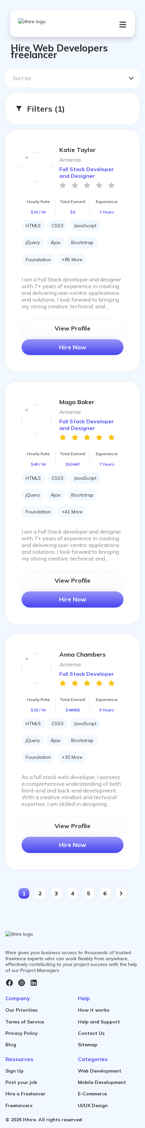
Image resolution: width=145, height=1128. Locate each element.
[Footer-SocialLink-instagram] (22, 983)
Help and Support (99, 1022)
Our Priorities (21, 1010)
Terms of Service (24, 1022)
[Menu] (122, 24)
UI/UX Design (93, 1105)
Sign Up (14, 1071)
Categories (93, 1059)
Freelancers (18, 1105)
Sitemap (87, 1045)
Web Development (99, 1071)
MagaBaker (76, 402)
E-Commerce (92, 1094)
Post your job (21, 1082)
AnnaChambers (82, 654)
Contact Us (91, 1033)
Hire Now (72, 347)
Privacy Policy (21, 1033)
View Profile (72, 328)
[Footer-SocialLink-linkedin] (34, 983)
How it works (93, 1010)
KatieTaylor (77, 150)
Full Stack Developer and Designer (86, 172)
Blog (10, 1045)
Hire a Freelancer (25, 1094)
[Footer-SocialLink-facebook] (9, 983)
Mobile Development (102, 1082)
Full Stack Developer (86, 673)
